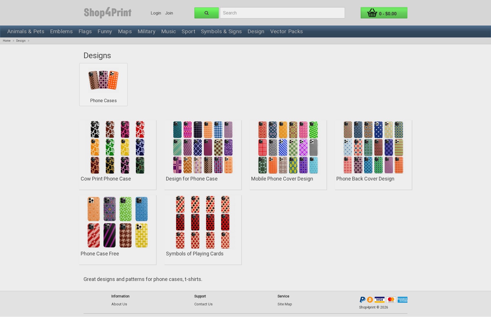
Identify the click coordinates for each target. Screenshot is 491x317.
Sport (188, 31)
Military (146, 31)
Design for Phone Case (192, 179)
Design (256, 31)
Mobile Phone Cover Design (282, 179)
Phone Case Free (100, 254)
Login (156, 13)
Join (169, 13)
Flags (85, 31)
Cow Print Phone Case (106, 179)
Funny (104, 31)
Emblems (61, 31)
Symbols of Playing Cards (195, 254)
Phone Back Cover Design (365, 179)
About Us (119, 304)
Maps (125, 31)
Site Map (285, 304)
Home (7, 40)
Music (168, 31)
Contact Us (203, 304)
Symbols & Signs (221, 31)
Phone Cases (103, 100)
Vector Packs (286, 31)
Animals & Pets (25, 31)
